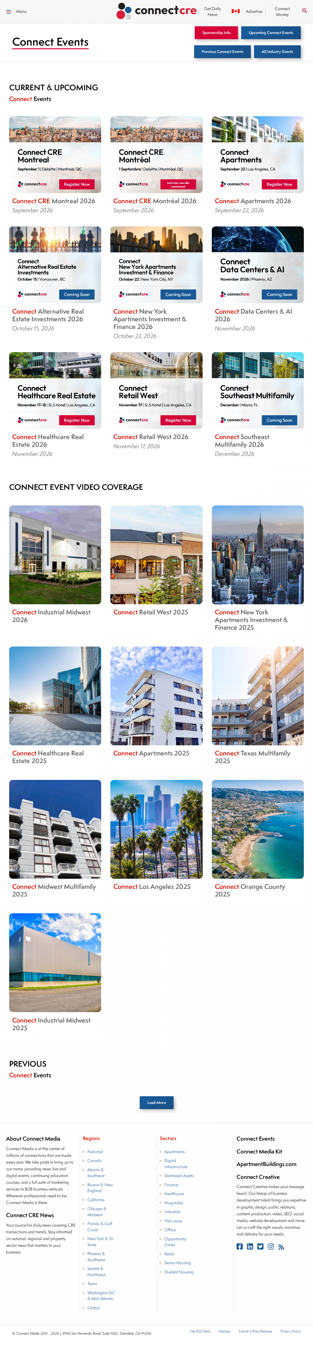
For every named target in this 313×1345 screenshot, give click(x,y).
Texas (92, 1284)
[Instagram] (271, 1248)
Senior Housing (177, 1263)
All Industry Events (277, 51)
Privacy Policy (291, 1332)
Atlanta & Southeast (96, 1173)
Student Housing (178, 1272)
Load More (156, 1102)
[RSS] (281, 1248)
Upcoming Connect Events (271, 32)
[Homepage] (156, 10)
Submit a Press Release (255, 1332)
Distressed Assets (179, 1176)
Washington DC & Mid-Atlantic (101, 1296)
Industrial (172, 1212)
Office (170, 1230)
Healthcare (174, 1194)
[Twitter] (261, 1248)
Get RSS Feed (200, 1332)
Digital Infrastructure (175, 1164)
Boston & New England (100, 1188)
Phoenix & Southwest (96, 1257)
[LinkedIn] (250, 1248)
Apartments (174, 1151)
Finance (171, 1184)
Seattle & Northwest (96, 1272)
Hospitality (173, 1202)
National (95, 1151)
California (96, 1199)
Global (93, 1307)
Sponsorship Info (216, 32)
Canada (94, 1161)
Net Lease (173, 1221)
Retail (169, 1254)
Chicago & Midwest (97, 1212)
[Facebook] (240, 1248)
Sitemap (224, 1332)
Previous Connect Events (222, 51)
